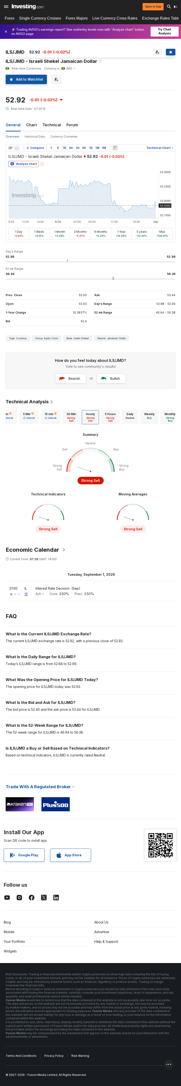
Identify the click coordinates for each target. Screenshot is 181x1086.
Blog (7, 922)
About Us (101, 922)
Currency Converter (64, 136)
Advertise (101, 932)
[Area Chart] (17, 148)
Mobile (9, 932)
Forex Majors (77, 18)
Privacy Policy (54, 1055)
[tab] (29, 417)
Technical (51, 124)
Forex (9, 18)
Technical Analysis (27, 401)
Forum (72, 124)
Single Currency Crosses (40, 18)
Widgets (10, 951)
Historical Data (35, 136)
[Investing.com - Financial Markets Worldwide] (28, 6)
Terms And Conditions (21, 1055)
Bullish (115, 378)
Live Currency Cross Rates (114, 18)
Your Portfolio (14, 941)
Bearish (74, 378)
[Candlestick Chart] (10, 148)
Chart (31, 124)
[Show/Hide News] (115, 148)
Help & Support (106, 941)
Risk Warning (80, 1055)
